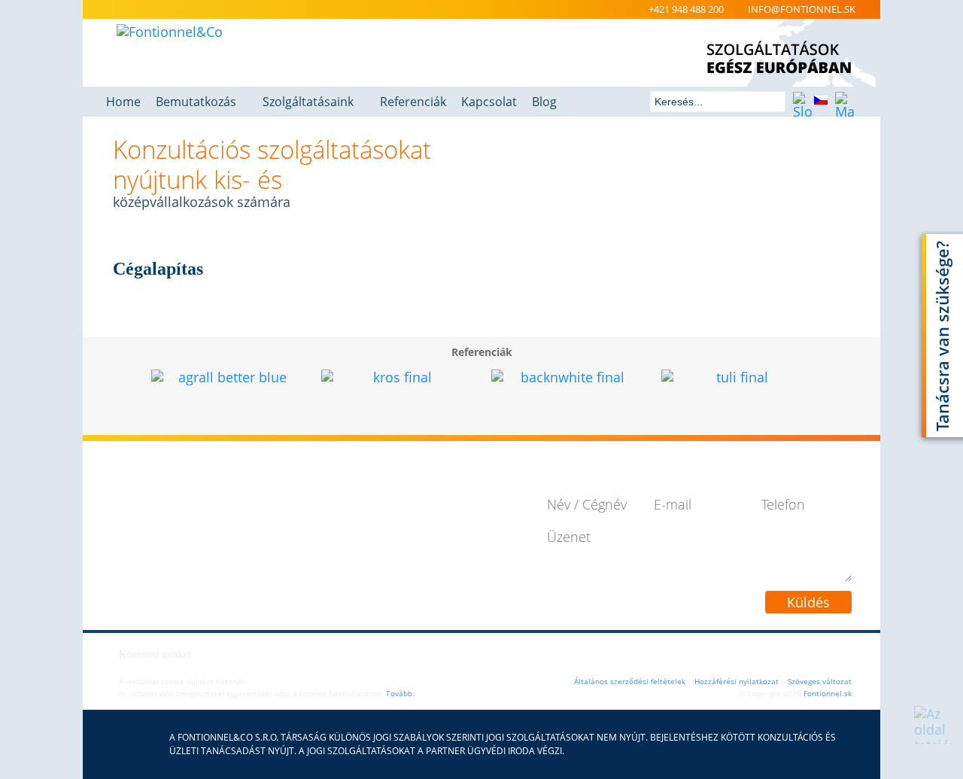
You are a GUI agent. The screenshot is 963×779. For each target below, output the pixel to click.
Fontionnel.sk (828, 693)
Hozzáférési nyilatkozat (736, 681)
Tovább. (400, 693)
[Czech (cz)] (822, 102)
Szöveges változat (820, 681)
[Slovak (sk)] (801, 102)
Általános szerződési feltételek (629, 681)
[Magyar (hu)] (843, 102)
